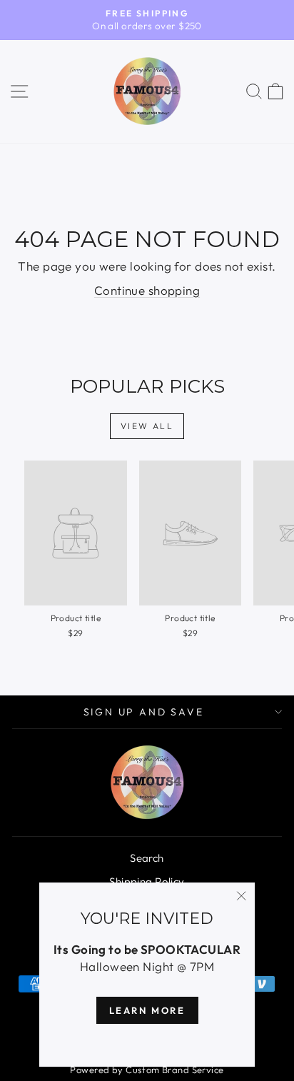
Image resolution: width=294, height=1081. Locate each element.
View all (147, 426)
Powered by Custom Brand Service (146, 1069)
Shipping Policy (146, 881)
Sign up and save (143, 711)
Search (147, 858)
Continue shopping (147, 290)
